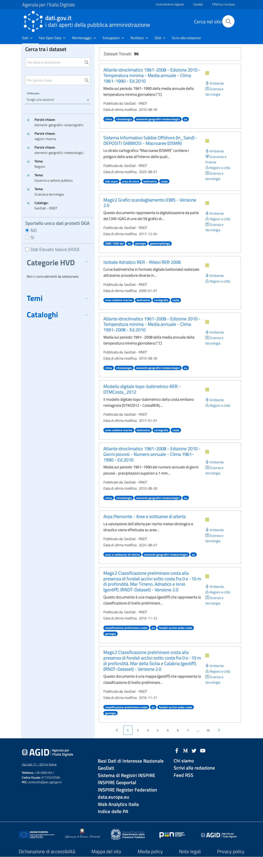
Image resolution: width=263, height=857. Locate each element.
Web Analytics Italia (118, 804)
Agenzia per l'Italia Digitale (48, 4)
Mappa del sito (106, 851)
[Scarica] (207, 73)
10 (208, 730)
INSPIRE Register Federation (127, 789)
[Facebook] (177, 750)
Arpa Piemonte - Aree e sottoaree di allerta (144, 516)
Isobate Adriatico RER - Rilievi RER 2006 (142, 262)
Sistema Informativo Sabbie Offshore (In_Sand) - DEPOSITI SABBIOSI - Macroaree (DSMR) (150, 140)
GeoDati (106, 768)
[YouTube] (203, 750)
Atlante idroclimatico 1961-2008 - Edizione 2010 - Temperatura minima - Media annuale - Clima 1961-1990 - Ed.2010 (152, 75)
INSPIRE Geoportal (117, 782)
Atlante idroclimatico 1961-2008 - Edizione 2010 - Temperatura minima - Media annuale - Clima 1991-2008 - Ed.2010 (152, 324)
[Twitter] (194, 750)
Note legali (190, 851)
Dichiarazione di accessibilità (47, 851)
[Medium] (185, 750)
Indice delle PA (113, 811)
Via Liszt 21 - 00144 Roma (39, 764)
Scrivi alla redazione (194, 767)
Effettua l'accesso (223, 4)
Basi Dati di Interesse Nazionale (131, 761)
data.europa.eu (113, 797)
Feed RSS (183, 775)
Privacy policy (230, 851)
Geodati (198, 4)
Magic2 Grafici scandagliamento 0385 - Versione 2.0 (149, 202)
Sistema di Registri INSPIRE (126, 775)
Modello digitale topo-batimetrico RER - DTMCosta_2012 (142, 389)
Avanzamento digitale (170, 4)
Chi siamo (184, 760)
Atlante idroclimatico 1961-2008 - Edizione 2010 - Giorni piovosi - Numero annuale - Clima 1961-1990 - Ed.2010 (152, 454)
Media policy (150, 851)
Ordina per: (33, 93)
